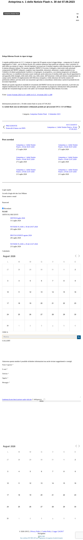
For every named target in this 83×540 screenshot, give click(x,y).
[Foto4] (73, 348)
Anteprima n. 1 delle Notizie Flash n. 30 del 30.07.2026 (26, 158)
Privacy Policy (36, 531)
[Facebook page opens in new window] (3, 420)
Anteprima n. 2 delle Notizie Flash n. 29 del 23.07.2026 (26, 171)
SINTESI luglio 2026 (17, 218)
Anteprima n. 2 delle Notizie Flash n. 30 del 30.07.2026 (68, 146)
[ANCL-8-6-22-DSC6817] (6, 356)
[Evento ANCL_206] (31, 348)
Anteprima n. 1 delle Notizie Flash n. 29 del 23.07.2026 (68, 171)
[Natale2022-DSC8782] (23, 348)
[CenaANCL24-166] (14, 356)
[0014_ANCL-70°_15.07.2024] (39, 348)
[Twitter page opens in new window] (7, 420)
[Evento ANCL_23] (23, 356)
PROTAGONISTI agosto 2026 (21, 235)
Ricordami (7, 208)
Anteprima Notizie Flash (11, 13)
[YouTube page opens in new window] (10, 420)
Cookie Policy (46, 531)
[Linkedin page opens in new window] (13, 420)
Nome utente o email (9, 196)
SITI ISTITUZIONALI (5, 416)
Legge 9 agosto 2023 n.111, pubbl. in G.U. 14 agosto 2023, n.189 (29, 95)
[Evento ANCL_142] (6, 348)
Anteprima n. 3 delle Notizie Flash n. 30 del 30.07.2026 (26, 146)
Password (5, 202)
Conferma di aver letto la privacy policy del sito (17, 399)
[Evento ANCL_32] (48, 348)
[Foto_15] (14, 348)
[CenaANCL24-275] (56, 348)
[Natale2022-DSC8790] (64, 348)
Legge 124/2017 (58, 531)
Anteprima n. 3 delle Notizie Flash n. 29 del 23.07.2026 (68, 158)
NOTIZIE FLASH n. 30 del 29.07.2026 (24, 227)
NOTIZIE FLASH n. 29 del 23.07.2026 (24, 244)
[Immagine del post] (8, 149)
